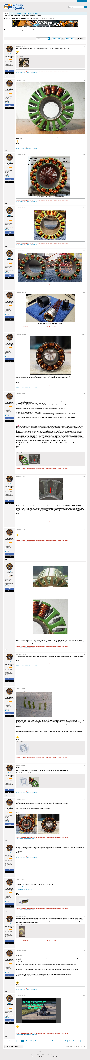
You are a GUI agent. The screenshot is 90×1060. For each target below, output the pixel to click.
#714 (84, 765)
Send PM (7, 68)
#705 (83, 250)
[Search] (85, 7)
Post (10, 73)
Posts (7, 35)
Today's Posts (17, 15)
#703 (83, 154)
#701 (84, 46)
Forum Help (69, 1046)
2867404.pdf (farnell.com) (22, 887)
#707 (83, 334)
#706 (83, 292)
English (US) (18, 1046)
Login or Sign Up (81, 1)
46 (65, 1041)
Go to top (83, 1046)
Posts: (6, 63)
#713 (84, 688)
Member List (32, 15)
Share (10, 70)
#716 (84, 845)
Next (67, 38)
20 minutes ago (21, 396)
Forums (6, 13)
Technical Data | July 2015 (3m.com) (24, 889)
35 (18, 1041)
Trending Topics (25, 15)
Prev (59, 38)
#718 (84, 916)
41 (43, 1041)
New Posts (10, 15)
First (54, 38)
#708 (83, 393)
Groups (19, 13)
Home (5, 15)
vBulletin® (45, 1053)
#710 (84, 529)
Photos (24, 35)
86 (69, 1041)
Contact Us (76, 1046)
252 (78, 1041)
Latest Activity (15, 35)
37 (26, 1041)
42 (48, 1041)
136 (74, 1041)
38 (31, 1041)
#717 (84, 879)
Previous (9, 1041)
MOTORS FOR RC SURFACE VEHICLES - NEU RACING (26, 72)
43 (52, 1041)
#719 (84, 950)
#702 (83, 80)
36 (22, 1041)
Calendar (39, 15)
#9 (18, 399)
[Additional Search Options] (83, 7)
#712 (84, 654)
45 (60, 1041)
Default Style (8, 1046)
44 (56, 1041)
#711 (84, 564)
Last (72, 38)
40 (39, 1041)
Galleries (35, 13)
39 (35, 1041)
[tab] (7, 35)
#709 (83, 476)
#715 (84, 799)
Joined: (6, 61)
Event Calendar (27, 13)
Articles (12, 13)
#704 (83, 207)
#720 (83, 995)
